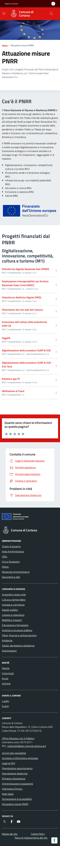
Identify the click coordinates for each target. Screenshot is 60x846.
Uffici (4, 556)
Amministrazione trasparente (17, 784)
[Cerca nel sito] (51, 14)
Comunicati (8, 673)
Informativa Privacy (12, 789)
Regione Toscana (11, 3)
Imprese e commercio (13, 605)
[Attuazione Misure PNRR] (30, 517)
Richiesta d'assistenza (13, 778)
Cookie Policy (38, 834)
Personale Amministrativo (15, 572)
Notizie (5, 668)
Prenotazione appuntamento (17, 768)
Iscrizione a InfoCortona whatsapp (20, 758)
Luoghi (5, 701)
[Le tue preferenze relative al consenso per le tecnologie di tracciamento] (54, 840)
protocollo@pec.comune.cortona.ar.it (26, 746)
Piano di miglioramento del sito (31, 838)
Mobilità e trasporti (12, 620)
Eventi (5, 706)
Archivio (6, 683)
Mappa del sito (9, 834)
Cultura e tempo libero (13, 600)
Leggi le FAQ (8, 763)
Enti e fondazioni (11, 562)
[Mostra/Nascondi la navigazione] (4, 13)
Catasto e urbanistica (13, 615)
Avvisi (5, 678)
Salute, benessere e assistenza (18, 645)
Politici (5, 567)
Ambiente (7, 640)
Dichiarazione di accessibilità (17, 799)
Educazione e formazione (15, 625)
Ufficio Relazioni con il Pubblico (18, 738)
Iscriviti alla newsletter (14, 753)
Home (5, 45)
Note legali (7, 794)
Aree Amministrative (13, 551)
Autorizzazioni (9, 651)
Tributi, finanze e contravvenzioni (19, 635)
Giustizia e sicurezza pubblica (17, 630)
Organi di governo (11, 546)
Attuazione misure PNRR (15, 804)
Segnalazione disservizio (15, 773)
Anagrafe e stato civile (14, 594)
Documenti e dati (11, 577)
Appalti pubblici (10, 610)
